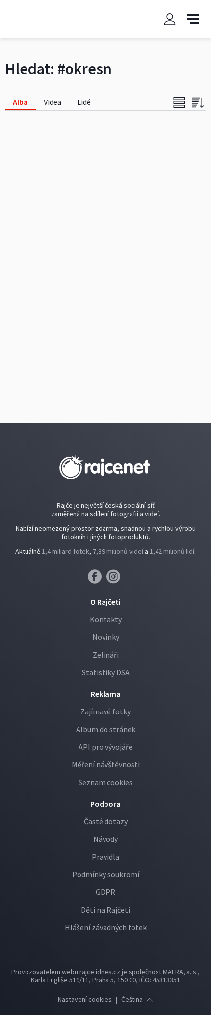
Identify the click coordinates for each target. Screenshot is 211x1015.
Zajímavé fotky (105, 711)
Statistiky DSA (106, 672)
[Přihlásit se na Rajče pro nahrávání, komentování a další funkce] (170, 19)
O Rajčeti (105, 602)
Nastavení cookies (85, 999)
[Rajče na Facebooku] (97, 579)
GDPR (105, 892)
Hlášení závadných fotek (106, 927)
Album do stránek (105, 729)
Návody (105, 839)
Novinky (105, 637)
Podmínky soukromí (105, 874)
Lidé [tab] (84, 102)
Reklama (106, 694)
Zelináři (106, 655)
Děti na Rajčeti (105, 909)
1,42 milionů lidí (172, 551)
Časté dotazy (106, 821)
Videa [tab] (52, 102)
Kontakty (106, 619)
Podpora (105, 804)
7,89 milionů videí (118, 551)
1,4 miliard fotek (65, 551)
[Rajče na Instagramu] (115, 579)
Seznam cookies (105, 782)
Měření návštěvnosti (106, 764)
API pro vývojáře (105, 747)
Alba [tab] (20, 102)
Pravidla (105, 857)
